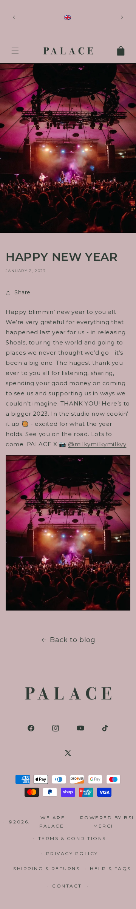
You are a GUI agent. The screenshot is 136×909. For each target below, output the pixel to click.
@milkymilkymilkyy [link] (97, 444)
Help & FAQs (110, 868)
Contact (67, 886)
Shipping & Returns (46, 868)
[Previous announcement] (14, 17)
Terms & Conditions (72, 838)
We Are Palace (52, 822)
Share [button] (22, 292)
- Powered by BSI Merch (104, 822)
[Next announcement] (122, 17)
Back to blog (72, 640)
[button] (15, 51)
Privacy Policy (72, 853)
